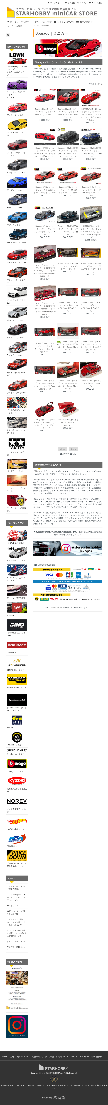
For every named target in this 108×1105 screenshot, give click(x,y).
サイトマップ (12, 905)
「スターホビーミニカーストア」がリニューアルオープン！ (16, 897)
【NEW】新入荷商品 (15, 543)
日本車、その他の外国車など (16, 373)
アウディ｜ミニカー (15, 190)
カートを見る (97, 2)
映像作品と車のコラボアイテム (16, 431)
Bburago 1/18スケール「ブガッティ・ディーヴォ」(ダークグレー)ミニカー (45, 230)
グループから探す (43, 21)
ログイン (83, 2)
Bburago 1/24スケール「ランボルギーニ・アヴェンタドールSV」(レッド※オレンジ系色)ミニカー (44, 152)
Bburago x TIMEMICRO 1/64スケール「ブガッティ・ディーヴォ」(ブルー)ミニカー (91, 152)
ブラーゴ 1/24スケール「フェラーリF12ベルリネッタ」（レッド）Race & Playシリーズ (44, 384)
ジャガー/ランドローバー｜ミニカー (16, 243)
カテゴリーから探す (19, 21)
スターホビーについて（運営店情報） (16, 887)
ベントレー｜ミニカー (16, 172)
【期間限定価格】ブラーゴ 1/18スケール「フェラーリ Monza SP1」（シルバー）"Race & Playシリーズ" (91, 231)
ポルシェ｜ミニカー (15, 320)
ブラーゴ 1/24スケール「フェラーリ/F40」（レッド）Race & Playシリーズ (67, 306)
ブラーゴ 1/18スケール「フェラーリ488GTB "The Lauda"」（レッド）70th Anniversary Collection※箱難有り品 (44, 270)
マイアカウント (56, 2)
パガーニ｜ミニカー (15, 337)
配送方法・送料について (16, 948)
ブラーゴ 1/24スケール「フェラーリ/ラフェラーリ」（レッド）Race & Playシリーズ (90, 345)
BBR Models (12, 846)
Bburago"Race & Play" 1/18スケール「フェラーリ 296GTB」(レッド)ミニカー (44, 113)
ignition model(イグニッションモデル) (17, 709)
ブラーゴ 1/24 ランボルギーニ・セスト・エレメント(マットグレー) (67, 266)
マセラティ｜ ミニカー (16, 262)
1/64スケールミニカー (16, 560)
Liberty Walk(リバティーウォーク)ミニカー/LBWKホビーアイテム (17, 70)
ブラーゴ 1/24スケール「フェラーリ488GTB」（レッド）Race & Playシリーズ (68, 345)
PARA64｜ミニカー (15, 744)
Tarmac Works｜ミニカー (16, 688)
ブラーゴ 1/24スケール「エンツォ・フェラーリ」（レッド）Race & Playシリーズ (44, 347)
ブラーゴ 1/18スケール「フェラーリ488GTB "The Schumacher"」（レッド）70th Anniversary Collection (45, 308)
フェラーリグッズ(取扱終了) (16, 509)
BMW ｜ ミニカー (14, 207)
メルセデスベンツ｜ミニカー (16, 301)
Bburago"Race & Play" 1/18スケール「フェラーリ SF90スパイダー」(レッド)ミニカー (68, 113)
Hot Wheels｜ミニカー (16, 829)
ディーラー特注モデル (16, 597)
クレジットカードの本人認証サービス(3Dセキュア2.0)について (17, 933)
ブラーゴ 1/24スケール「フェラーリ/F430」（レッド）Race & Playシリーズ (91, 306)
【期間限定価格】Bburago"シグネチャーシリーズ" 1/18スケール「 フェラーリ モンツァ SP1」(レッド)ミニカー (90, 114)
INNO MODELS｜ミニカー (16, 634)
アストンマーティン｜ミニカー (16, 154)
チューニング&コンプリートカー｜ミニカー (17, 95)
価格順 (99, 83)
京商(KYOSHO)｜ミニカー (17, 790)
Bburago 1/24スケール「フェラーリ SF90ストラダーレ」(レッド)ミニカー (45, 190)
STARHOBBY (55, 1073)
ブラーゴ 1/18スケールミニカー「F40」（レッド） (90, 383)
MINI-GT (10, 615)
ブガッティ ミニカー (15, 225)
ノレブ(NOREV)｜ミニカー (16, 810)
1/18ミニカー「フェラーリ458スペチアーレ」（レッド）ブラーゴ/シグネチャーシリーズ (45, 423)
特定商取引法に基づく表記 (43, 1056)
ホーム (36, 25)
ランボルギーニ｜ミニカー (16, 133)
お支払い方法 (55, 607)
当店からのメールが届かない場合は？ (16, 912)
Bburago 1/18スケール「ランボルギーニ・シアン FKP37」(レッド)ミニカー (91, 191)
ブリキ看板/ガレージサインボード (16, 411)
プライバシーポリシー (79, 1056)
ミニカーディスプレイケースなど (16, 489)
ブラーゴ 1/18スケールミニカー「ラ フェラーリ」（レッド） (67, 422)
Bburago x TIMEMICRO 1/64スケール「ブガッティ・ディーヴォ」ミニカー (68, 230)
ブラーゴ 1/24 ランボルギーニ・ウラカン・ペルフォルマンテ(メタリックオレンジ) (91, 267)
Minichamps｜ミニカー (16, 754)
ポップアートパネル (15, 471)
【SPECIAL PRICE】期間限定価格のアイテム (16, 864)
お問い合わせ (86, 21)
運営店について (62, 1056)
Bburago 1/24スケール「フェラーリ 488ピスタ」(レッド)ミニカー (67, 190)
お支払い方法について (16, 941)
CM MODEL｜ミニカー (16, 670)
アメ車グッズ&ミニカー (17, 392)
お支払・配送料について (19, 1056)
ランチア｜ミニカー (15, 355)
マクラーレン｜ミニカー (16, 281)
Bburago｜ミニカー (48, 25)
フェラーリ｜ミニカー (16, 115)
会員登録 (71, 2)
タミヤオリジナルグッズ (16, 453)
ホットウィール (56, 487)
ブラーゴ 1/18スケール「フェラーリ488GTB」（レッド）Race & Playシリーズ (67, 384)
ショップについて (65, 21)
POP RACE (11, 652)
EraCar (10, 727)
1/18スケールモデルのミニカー (16, 579)
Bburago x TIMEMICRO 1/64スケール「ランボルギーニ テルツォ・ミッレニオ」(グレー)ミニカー (67, 152)
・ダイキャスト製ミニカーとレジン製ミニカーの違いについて (16, 922)
